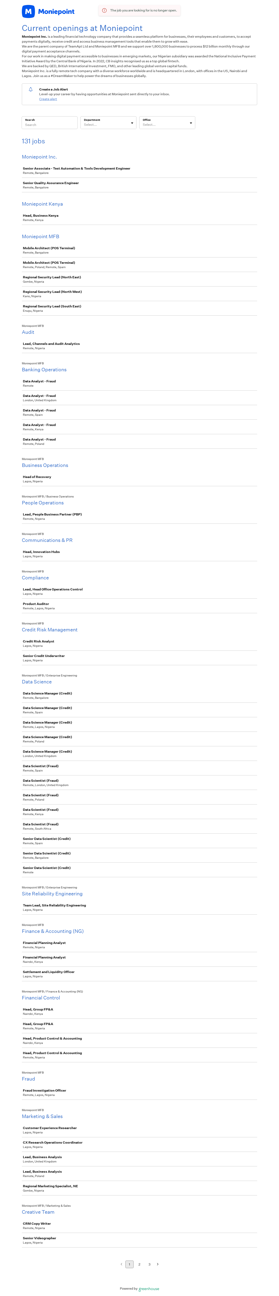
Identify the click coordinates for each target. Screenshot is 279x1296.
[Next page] (157, 1264)
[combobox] (84, 124)
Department (92, 120)
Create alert (48, 99)
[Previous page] (121, 1264)
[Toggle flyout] (132, 123)
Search (30, 120)
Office (147, 120)
